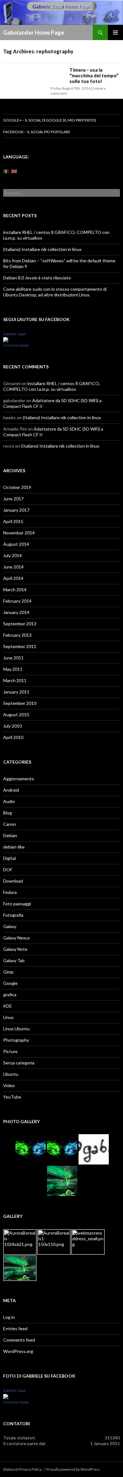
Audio (9, 801)
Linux (8, 1017)
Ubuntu (10, 1074)
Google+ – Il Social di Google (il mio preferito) (49, 120)
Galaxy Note (15, 949)
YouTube (12, 1096)
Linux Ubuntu (16, 1028)
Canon (9, 824)
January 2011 (16, 691)
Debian (10, 835)
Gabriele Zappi (14, 334)
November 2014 (19, 532)
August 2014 (16, 544)
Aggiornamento (18, 778)
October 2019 (17, 487)
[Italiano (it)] (6, 171)
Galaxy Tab (14, 960)
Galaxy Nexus (16, 937)
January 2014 (16, 612)
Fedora (10, 892)
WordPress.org (18, 1351)
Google (10, 983)
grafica (9, 994)
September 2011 (19, 646)
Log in (9, 1317)
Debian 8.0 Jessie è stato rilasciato (37, 277)
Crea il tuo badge (16, 345)
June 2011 (13, 657)
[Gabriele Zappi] (5, 339)
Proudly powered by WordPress (73, 1469)
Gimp (8, 971)
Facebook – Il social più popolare (36, 131)
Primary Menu (115, 32)
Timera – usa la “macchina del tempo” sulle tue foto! (94, 75)
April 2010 (13, 737)
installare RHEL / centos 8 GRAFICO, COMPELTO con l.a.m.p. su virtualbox (51, 386)
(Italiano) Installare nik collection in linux (42, 249)
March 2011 (14, 680)
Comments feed (19, 1340)
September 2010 (19, 703)
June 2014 (13, 566)
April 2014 (13, 578)
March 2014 (14, 589)
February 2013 (17, 635)
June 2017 (13, 498)
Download (13, 881)
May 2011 (12, 669)
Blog (7, 812)
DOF (7, 869)
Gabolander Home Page (33, 32)
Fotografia (13, 915)
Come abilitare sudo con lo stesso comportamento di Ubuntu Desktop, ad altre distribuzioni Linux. (55, 291)
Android (11, 790)
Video (9, 1085)
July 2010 (12, 726)
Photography (16, 1040)
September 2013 (19, 623)
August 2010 (16, 714)
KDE (7, 1006)
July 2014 (12, 555)
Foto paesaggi (17, 903)
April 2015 (13, 521)
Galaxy (9, 926)
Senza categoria (18, 1062)
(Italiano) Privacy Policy (22, 1469)
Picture (10, 1051)
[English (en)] (14, 171)
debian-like (14, 846)
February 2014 (17, 601)
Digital (9, 858)
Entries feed (15, 1328)
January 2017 (16, 510)
